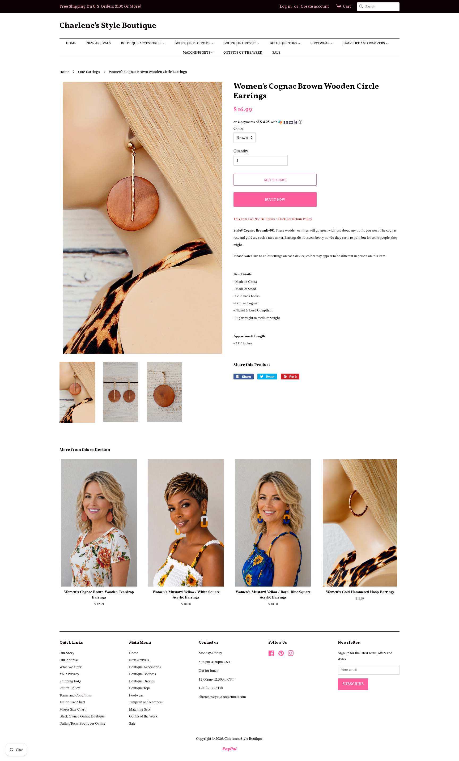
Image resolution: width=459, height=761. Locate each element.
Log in (286, 6)
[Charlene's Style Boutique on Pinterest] (281, 654)
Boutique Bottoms (193, 43)
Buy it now (275, 200)
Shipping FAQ (70, 681)
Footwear (320, 43)
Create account (315, 6)
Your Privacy (69, 674)
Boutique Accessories (141, 43)
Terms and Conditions (76, 695)
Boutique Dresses (240, 43)
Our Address (69, 659)
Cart (347, 6)
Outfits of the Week (242, 52)
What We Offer (71, 667)
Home (71, 43)
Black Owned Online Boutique (82, 716)
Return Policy (70, 688)
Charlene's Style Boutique (108, 26)
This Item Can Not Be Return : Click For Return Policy (272, 219)
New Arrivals (98, 43)
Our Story (67, 653)
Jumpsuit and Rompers (364, 43)
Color (238, 128)
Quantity (240, 150)
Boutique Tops (284, 43)
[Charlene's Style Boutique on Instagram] (291, 654)
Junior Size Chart (72, 702)
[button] (316, 122)
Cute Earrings (89, 72)
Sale (276, 52)
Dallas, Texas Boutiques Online (82, 723)
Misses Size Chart (73, 709)
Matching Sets (197, 52)
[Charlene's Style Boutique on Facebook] (271, 654)
